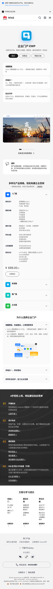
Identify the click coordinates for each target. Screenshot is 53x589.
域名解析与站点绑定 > (17, 459)
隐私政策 (31, 572)
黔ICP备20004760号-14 (37, 577)
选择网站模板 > (14, 431)
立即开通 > (12, 414)
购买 (13, 56)
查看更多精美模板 (25, 153)
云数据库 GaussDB (39, 542)
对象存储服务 (24, 542)
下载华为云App (28, 548)
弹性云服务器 (11, 542)
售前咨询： (28, 565)
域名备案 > (12, 455)
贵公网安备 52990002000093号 (33, 584)
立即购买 (12, 274)
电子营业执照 (14, 584)
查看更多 (10, 524)
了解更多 (40, 187)
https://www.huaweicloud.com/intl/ (17, 5)
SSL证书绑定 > (14, 476)
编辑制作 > (12, 435)
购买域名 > (12, 452)
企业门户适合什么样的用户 (42, 507)
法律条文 (21, 572)
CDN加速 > (12, 480)
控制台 (24, 56)
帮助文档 (38, 56)
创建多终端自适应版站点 (26, 507)
